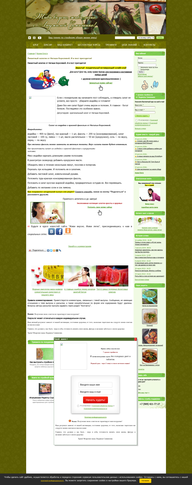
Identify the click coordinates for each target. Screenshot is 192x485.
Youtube (39, 37)
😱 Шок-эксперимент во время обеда (148, 169)
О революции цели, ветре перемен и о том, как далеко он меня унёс (148, 264)
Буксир (48, 44)
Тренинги (111, 44)
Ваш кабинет (65, 44)
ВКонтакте (29, 37)
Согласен (145, 480)
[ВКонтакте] (48, 250)
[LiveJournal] (60, 250)
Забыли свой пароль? (145, 76)
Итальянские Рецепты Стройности (45, 397)
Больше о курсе (140, 128)
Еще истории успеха (142, 279)
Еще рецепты (139, 369)
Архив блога (42, 53)
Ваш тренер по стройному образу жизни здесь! (72, 37)
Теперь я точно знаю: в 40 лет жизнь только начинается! (148, 243)
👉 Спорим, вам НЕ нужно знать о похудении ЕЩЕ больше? (147, 142)
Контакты (149, 44)
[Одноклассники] (54, 250)
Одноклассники (34, 37)
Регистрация (142, 74)
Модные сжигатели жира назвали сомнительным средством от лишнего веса (47, 292)
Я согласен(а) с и (146, 122)
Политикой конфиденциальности (95, 408)
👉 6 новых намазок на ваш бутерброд (148, 156)
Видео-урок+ (149, 204)
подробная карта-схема (149, 207)
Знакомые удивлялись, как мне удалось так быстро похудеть (149, 251)
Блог (36, 44)
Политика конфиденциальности (95, 417)
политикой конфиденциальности (52, 480)
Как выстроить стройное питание (45, 362)
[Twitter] (51, 250)
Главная (31, 53)
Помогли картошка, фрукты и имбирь (148, 270)
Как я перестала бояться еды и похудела (149, 257)
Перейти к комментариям (79, 246)
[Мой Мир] (57, 250)
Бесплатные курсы (89, 44)
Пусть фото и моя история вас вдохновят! (149, 276)
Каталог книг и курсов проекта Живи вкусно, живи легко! (149, 229)
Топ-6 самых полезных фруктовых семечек (112, 290)
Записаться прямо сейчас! (100, 83)
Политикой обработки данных (102, 406)
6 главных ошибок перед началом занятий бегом (79, 290)
